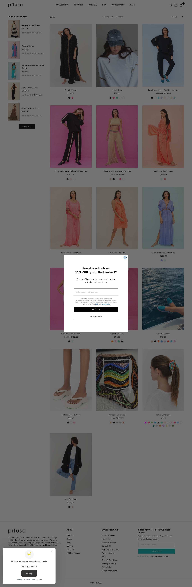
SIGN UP (96, 309)
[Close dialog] (125, 257)
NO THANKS (96, 316)
